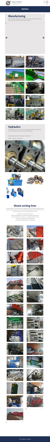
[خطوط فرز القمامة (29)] (35, 289)
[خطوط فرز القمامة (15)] (15, 394)
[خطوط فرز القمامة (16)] (35, 381)
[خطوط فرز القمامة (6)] (35, 250)
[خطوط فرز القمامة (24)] (15, 328)
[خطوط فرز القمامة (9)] (15, 237)
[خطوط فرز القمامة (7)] (15, 250)
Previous (6, 38)
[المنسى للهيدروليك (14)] (35, 93)
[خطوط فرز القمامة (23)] (35, 328)
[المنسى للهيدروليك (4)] (35, 80)
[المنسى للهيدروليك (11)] (15, 119)
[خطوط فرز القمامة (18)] (35, 367)
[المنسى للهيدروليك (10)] (35, 119)
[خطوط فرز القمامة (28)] (15, 302)
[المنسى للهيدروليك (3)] (35, 185)
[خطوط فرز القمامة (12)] (35, 407)
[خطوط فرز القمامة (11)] (15, 420)
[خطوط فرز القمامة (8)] (35, 237)
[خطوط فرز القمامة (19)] (15, 367)
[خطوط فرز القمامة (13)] (15, 407)
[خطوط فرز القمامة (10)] (35, 409)
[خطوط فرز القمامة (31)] (15, 276)
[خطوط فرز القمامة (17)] (15, 381)
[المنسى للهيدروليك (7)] (35, 67)
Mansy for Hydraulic (17, 2)
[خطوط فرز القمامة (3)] (15, 289)
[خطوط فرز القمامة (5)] (15, 263)
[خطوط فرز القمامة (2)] (35, 354)
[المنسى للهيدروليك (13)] (15, 106)
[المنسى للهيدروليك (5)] (15, 198)
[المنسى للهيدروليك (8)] (15, 67)
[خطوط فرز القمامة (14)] (35, 394)
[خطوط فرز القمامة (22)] (15, 341)
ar (44, 2)
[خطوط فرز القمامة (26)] (15, 315)
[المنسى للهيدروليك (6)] (15, 80)
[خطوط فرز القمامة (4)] (35, 263)
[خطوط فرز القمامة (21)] (35, 341)
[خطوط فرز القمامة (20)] (15, 354)
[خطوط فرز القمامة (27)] (35, 302)
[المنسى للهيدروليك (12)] (35, 106)
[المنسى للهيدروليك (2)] (15, 93)
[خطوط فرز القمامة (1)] (15, 422)
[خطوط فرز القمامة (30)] (35, 276)
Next (43, 38)
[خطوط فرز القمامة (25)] (35, 315)
